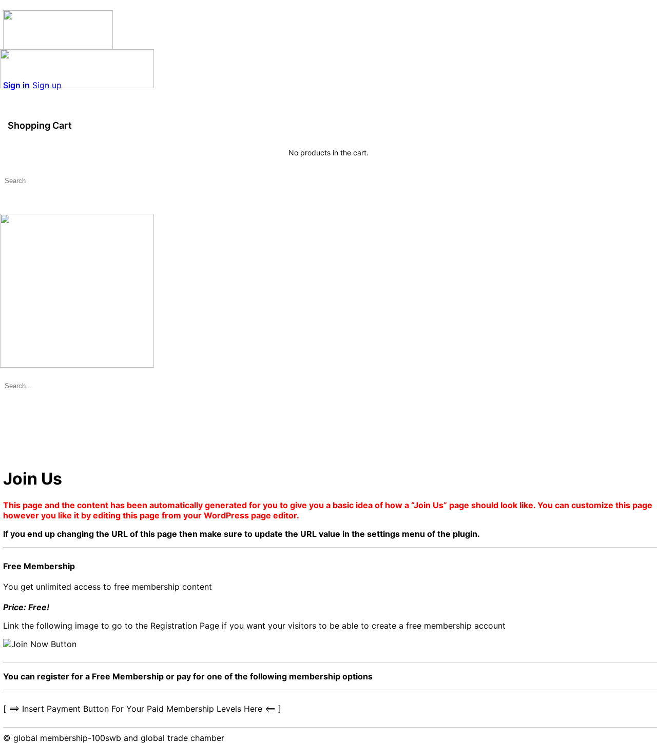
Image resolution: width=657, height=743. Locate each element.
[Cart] (328, 106)
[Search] (5, 95)
